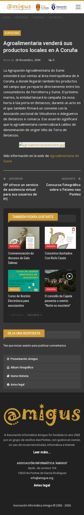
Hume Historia (19, 376)
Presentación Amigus (24, 359)
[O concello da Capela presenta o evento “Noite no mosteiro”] (60, 281)
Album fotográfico (22, 367)
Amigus (14, 289)
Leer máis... (42, 452)
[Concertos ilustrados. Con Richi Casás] (60, 238)
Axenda (14, 246)
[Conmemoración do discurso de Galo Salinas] (23, 238)
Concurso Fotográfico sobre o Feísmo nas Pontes (63, 189)
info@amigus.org (42, 478)
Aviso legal (17, 384)
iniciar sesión (22, 345)
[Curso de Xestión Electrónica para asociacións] (23, 281)
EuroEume (12, 33)
